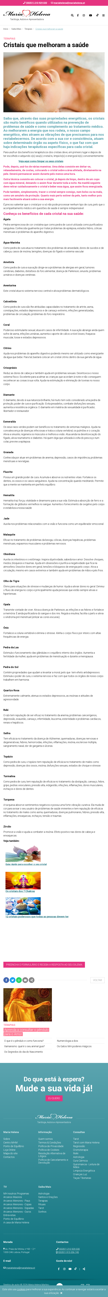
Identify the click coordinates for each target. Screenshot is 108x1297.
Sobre (6, 1139)
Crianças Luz (80, 1174)
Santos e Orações (48, 1197)
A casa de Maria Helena (16, 1222)
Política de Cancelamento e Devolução (53, 1161)
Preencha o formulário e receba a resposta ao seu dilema (44, 964)
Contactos (9, 1157)
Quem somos (45, 1139)
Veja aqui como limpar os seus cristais (41, 161)
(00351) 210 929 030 (69, 1249)
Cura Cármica (80, 1160)
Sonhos (42, 1211)
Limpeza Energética (84, 1170)
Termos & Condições (49, 1142)
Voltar (97, 980)
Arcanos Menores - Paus (16, 1200)
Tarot (76, 1139)
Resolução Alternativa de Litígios (51, 1155)
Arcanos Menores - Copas (17, 1204)
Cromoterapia (80, 1149)
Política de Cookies (48, 1149)
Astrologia (78, 1157)
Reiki (75, 1153)
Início (5, 29)
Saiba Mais (16, 29)
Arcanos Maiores (12, 1197)
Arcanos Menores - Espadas (18, 1208)
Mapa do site (10, 1153)
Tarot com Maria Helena (86, 1142)
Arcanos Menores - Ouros (17, 1211)
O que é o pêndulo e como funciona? (24, 1040)
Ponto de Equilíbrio (13, 1146)
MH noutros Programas (16, 1193)
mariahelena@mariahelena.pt (69, 3)
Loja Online (9, 1149)
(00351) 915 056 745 (68, 1252)
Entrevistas (9, 1215)
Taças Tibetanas (82, 1178)
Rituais (42, 1204)
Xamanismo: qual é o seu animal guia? (24, 1046)
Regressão (79, 1146)
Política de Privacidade (51, 1146)
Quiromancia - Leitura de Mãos (86, 1166)
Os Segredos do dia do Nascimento (23, 1051)
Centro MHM (10, 1142)
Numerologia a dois (67, 1040)
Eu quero (54, 1098)
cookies (21, 1289)
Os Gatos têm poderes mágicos (74, 1046)
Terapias (28, 29)
